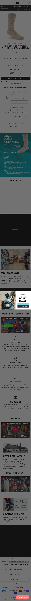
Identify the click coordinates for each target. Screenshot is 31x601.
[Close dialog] (30, 292)
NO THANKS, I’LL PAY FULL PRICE (23, 306)
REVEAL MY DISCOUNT (23, 303)
